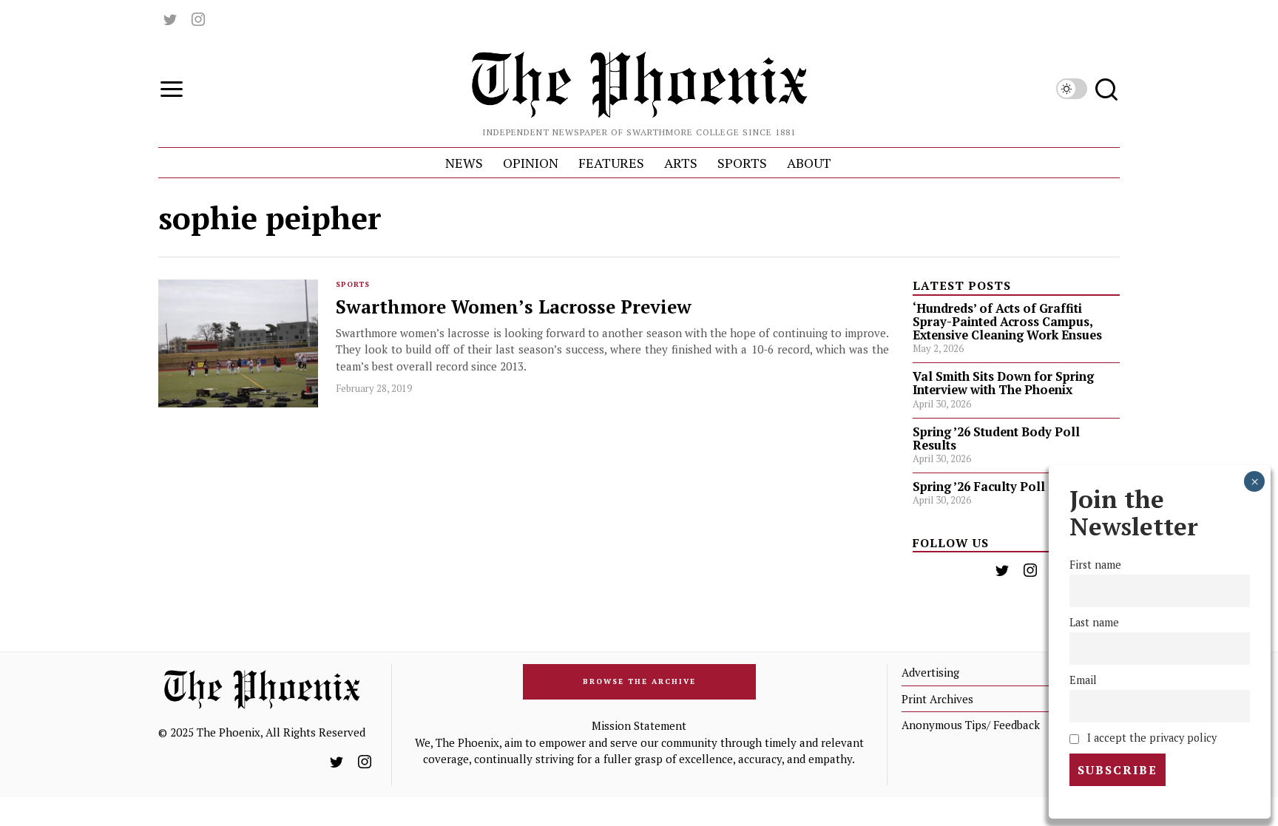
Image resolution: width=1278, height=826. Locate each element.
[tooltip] (170, 19)
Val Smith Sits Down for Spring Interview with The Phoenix (1003, 383)
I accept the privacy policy (1150, 738)
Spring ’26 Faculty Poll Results (1002, 486)
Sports (353, 284)
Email (1083, 680)
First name (1095, 565)
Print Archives (937, 698)
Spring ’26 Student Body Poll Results (996, 438)
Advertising (930, 672)
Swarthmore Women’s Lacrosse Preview (514, 307)
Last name (1094, 622)
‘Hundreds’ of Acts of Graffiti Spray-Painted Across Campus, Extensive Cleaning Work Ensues (1007, 322)
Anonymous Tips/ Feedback (971, 724)
